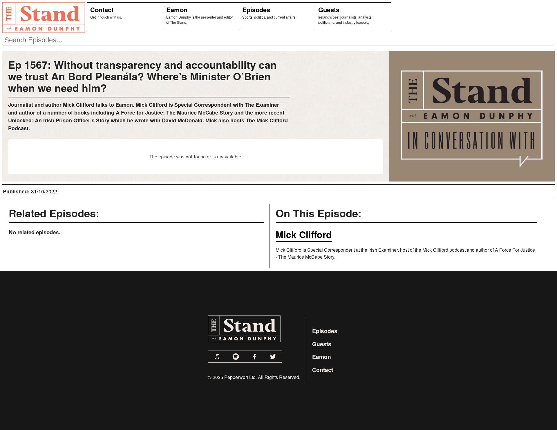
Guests (328, 9)
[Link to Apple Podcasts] (217, 356)
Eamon (176, 9)
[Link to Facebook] (254, 356)
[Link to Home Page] (42, 17)
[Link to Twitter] (273, 356)
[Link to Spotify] (236, 356)
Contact (101, 9)
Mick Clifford (304, 234)
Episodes (256, 9)
